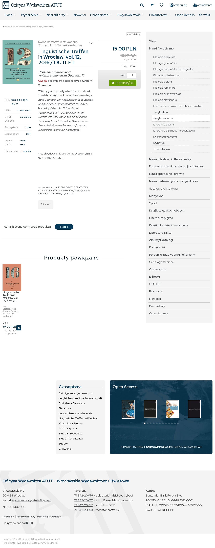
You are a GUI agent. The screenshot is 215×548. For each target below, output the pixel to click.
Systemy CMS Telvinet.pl (44, 542)
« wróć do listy (133, 34)
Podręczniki (157, 247)
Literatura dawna (163, 124)
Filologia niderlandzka (166, 75)
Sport (153, 203)
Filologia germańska (65, 193)
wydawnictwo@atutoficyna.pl (31, 500)
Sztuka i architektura (163, 188)
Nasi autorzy (56, 15)
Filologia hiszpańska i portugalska (173, 69)
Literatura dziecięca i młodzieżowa (174, 130)
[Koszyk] (151, 5)
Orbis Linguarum (68, 428)
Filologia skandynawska (167, 94)
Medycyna (156, 196)
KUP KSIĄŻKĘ (125, 83)
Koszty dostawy (25, 516)
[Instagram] (31, 523)
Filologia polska (162, 81)
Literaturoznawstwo (165, 137)
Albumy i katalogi (161, 240)
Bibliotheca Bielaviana (72, 403)
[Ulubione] (161, 5)
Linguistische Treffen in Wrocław (53, 190)
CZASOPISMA (82, 187)
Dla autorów (158, 15)
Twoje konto (9, 542)
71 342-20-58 (83, 510)
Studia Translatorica (71, 438)
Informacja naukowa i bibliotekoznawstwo (178, 106)
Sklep (8, 15)
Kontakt (204, 15)
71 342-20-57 (83, 500)
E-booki (154, 276)
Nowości (80, 15)
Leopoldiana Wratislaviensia (75, 413)
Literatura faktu (160, 232)
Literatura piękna (161, 218)
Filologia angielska (164, 57)
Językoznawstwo (46, 26)
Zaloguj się (180, 5)
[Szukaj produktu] (142, 5)
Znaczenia (65, 448)
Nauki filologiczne (28, 26)
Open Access (185, 15)
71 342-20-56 (83, 495)
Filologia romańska (164, 87)
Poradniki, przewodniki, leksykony (172, 254)
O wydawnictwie (129, 15)
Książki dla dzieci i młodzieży (168, 225)
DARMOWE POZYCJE (158, 447)
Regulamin (8, 516)
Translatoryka (161, 149)
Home (8, 26)
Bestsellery (157, 306)
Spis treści (46, 204)
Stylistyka (159, 143)
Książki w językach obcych (166, 210)
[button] (144, 423)
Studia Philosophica (70, 433)
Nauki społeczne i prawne (166, 174)
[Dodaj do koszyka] (18, 327)
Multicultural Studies (71, 423)
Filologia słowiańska (165, 100)
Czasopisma (99, 15)
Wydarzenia (29, 15)
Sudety (63, 443)
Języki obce (160, 112)
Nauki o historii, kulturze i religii (170, 159)
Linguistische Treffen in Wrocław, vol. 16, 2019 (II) (11, 296)
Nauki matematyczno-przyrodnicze (173, 181)
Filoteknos (65, 408)
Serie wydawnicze (161, 262)
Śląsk (152, 41)
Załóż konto (205, 5)
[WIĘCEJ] (128, 409)
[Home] (32, 5)
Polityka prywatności (49, 516)
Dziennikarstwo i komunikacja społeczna (176, 166)
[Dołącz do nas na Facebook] (27, 523)
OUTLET (51, 193)
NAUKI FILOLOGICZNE (64, 187)
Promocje (155, 291)
